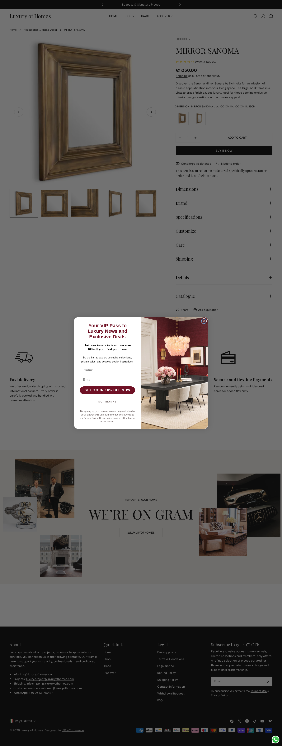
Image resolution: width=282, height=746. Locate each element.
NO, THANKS (107, 401)
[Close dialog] (204, 321)
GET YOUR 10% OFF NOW (107, 390)
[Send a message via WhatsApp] (275, 739)
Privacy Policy (91, 418)
